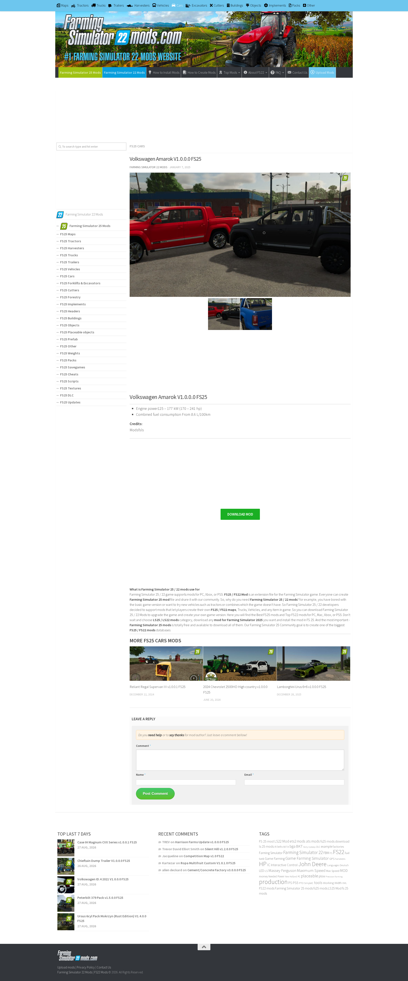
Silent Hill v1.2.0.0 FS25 (221, 849)
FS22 (338, 852)
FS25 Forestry (70, 297)
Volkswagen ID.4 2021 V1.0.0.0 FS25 (103, 879)
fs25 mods (320, 888)
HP (262, 864)
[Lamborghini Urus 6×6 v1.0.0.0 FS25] (313, 663)
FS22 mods (266, 888)
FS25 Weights (70, 353)
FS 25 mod (266, 841)
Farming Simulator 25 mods (294, 888)
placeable (309, 876)
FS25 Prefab (69, 339)
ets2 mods (297, 841)
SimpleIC (308, 883)
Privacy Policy (86, 967)
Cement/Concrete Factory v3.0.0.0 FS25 (216, 870)
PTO (301, 883)
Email (249, 775)
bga (292, 846)
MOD (344, 870)
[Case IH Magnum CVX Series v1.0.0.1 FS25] (65, 847)
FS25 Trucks (69, 255)
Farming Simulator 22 (303, 852)
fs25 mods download (334, 841)
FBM (326, 853)
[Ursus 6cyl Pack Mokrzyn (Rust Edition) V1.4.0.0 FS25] (65, 921)
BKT (299, 846)
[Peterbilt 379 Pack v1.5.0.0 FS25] (65, 903)
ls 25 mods (266, 846)
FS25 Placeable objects (77, 332)
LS (266, 871)
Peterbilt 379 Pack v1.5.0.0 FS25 (100, 897)
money (263, 876)
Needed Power (276, 876)
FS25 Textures (70, 388)
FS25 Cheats (69, 374)
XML (344, 883)
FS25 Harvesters (72, 248)
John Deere (312, 864)
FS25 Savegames (72, 367)
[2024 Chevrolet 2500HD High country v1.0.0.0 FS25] (239, 663)
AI (275, 847)
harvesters (340, 858)
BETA (286, 846)
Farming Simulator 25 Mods (80, 72)
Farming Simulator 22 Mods (124, 72)
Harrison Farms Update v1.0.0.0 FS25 (202, 842)
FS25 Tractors (70, 241)
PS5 (295, 883)
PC (299, 876)
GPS (331, 859)
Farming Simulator (271, 853)
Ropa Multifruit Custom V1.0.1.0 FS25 (208, 863)
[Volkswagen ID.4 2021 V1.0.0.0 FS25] (65, 884)
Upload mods (66, 967)
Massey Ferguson (282, 870)
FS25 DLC (67, 395)
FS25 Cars (137, 146)
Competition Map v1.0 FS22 (204, 856)
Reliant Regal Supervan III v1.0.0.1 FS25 (158, 686)
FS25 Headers (70, 311)
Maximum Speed (311, 870)
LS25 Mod (334, 888)
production (273, 882)
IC (268, 865)
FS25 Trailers (69, 262)
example (326, 846)
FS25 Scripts (69, 381)
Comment (143, 746)
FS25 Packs (68, 360)
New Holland (291, 876)
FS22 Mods (101, 972)
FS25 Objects (69, 325)
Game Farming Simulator (307, 858)
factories (338, 847)
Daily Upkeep (309, 846)
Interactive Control (284, 865)
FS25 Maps (67, 234)
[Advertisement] (204, 108)
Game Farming (275, 858)
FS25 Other (68, 346)
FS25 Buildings (70, 318)
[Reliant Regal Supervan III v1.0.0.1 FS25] (166, 663)
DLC (318, 846)
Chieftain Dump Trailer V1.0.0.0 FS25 (103, 860)
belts (280, 847)
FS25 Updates (70, 402)
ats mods (313, 841)
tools (318, 882)
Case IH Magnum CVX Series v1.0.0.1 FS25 (107, 842)
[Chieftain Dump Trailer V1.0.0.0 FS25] (65, 866)
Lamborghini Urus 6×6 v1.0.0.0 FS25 (301, 686)
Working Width (332, 883)
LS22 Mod (281, 841)
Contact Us (104, 967)
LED (261, 870)
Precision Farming (334, 876)
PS (290, 883)
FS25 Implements (73, 304)
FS (331, 853)
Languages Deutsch (338, 865)
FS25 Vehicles (70, 269)
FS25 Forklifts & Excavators (80, 283)
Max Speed (332, 871)
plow (322, 876)
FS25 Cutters (69, 290)
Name (141, 775)
